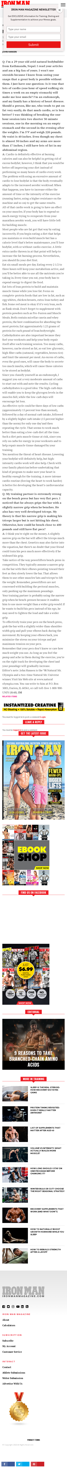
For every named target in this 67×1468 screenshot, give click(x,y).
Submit (33, 44)
